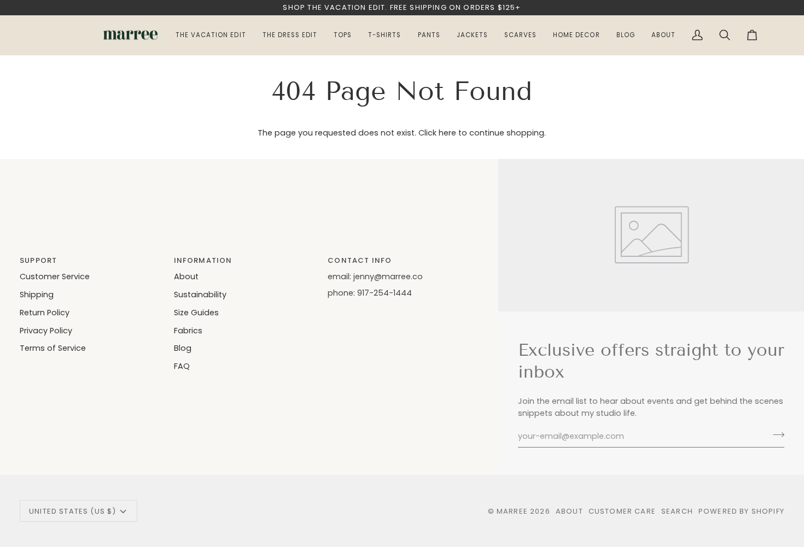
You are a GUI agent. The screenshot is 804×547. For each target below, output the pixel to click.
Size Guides (196, 312)
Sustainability (200, 294)
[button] (663, 35)
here (447, 132)
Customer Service (55, 276)
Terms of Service (53, 348)
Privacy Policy (46, 330)
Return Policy (44, 312)
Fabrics (188, 330)
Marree (512, 511)
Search (677, 511)
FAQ (182, 366)
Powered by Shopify (741, 511)
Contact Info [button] (360, 260)
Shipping (37, 294)
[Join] (775, 435)
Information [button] (203, 260)
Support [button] (38, 260)
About (186, 276)
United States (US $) (72, 511)
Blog (182, 348)
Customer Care (622, 511)
